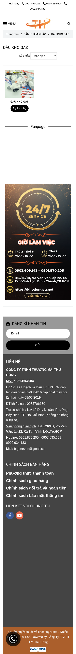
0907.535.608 (54, 3)
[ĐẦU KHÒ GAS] (38, 24)
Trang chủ (12, 34)
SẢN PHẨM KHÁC (35, 34)
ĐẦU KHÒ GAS (20, 101)
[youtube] (20, 515)
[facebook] (10, 515)
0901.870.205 (33, 3)
